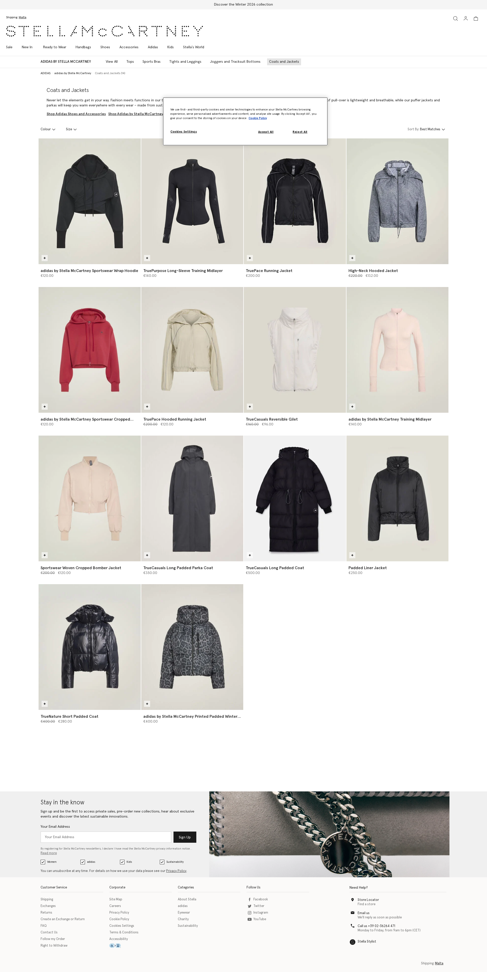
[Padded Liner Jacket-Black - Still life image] (397, 498)
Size (69, 129)
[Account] (466, 18)
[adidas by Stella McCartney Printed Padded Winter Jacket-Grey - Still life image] (192, 647)
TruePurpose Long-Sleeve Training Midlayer (183, 271)
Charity (183, 919)
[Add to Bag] (45, 258)
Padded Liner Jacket (368, 568)
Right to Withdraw (54, 945)
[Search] (455, 18)
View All (112, 61)
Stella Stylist (367, 941)
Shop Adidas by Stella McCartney (135, 114)
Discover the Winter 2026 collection (243, 4)
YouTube (259, 919)
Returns (46, 912)
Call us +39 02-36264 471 (376, 926)
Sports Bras (152, 61)
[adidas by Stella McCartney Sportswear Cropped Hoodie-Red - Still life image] (90, 350)
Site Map (115, 899)
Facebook (260, 899)
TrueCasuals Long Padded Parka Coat (178, 568)
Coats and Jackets (284, 61)
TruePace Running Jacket (269, 271)
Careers (115, 906)
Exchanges (48, 906)
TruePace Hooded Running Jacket (174, 419)
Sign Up (185, 837)
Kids (129, 862)
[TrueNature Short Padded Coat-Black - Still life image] (90, 647)
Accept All (266, 132)
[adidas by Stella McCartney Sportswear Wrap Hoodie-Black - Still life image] (90, 201)
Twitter (258, 906)
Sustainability (175, 862)
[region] (245, 121)
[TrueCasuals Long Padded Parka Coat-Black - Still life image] (192, 498)
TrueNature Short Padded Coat (69, 716)
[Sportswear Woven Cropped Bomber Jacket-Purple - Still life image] (90, 498)
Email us (364, 913)
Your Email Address (55, 826)
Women (52, 862)
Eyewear (184, 912)
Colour (46, 129)
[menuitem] (27, 47)
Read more (49, 853)
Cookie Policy (119, 919)
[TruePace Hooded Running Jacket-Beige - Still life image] (192, 350)
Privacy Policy (176, 871)
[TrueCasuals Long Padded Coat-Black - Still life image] (295, 498)
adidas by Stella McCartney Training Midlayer (390, 419)
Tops (130, 61)
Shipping (47, 899)
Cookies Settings (121, 926)
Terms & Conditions (123, 932)
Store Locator (368, 900)
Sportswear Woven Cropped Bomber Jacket (81, 568)
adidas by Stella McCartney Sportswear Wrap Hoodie (89, 271)
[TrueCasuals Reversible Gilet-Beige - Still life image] (295, 350)
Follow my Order (53, 939)
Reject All (300, 132)
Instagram (260, 912)
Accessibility (118, 939)
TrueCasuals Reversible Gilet (272, 419)
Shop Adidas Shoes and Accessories (76, 114)
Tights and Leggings (185, 61)
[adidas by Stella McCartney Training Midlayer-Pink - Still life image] (397, 350)
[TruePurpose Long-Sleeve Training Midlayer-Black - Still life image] (192, 201)
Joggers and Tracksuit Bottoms (235, 61)
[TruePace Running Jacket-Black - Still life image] (295, 201)
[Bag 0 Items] (476, 18)
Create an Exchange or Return (63, 919)
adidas (91, 862)
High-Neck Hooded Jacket (373, 271)
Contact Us (49, 932)
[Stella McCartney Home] (104, 31)
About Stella (187, 899)
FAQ (44, 926)
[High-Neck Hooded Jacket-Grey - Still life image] (397, 201)
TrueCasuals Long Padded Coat (275, 568)
